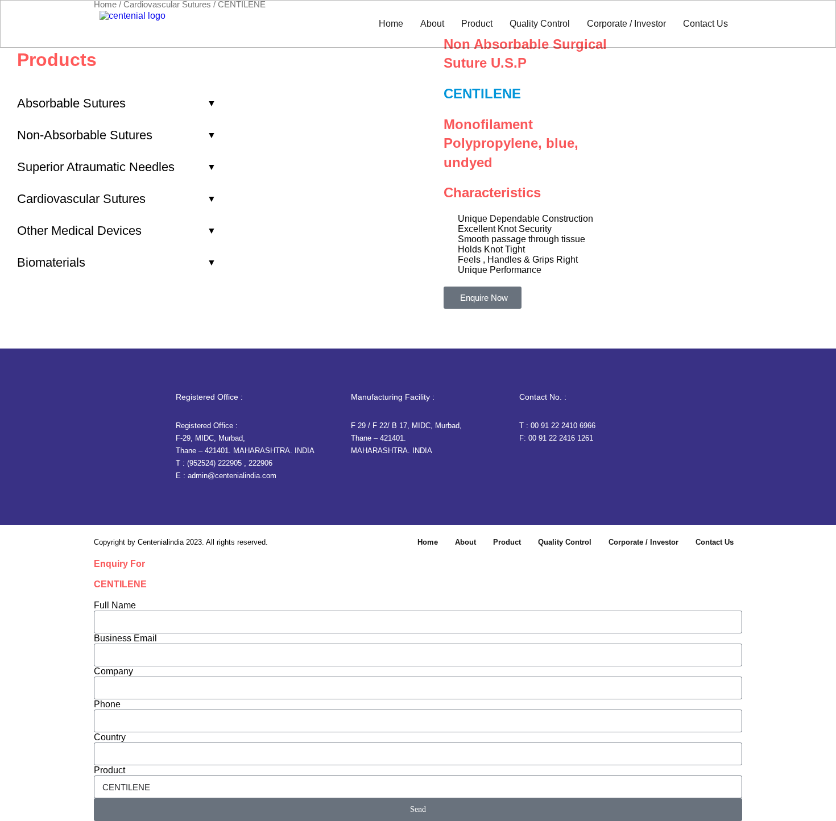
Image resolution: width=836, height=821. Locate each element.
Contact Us (705, 23)
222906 (260, 463)
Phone (107, 704)
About (432, 23)
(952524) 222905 (214, 463)
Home (391, 23)
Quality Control (540, 23)
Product (477, 23)
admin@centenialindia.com (232, 475)
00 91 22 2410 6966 (563, 425)
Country (110, 737)
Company (113, 671)
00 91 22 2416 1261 (560, 438)
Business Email (125, 638)
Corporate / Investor (626, 23)
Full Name (115, 605)
